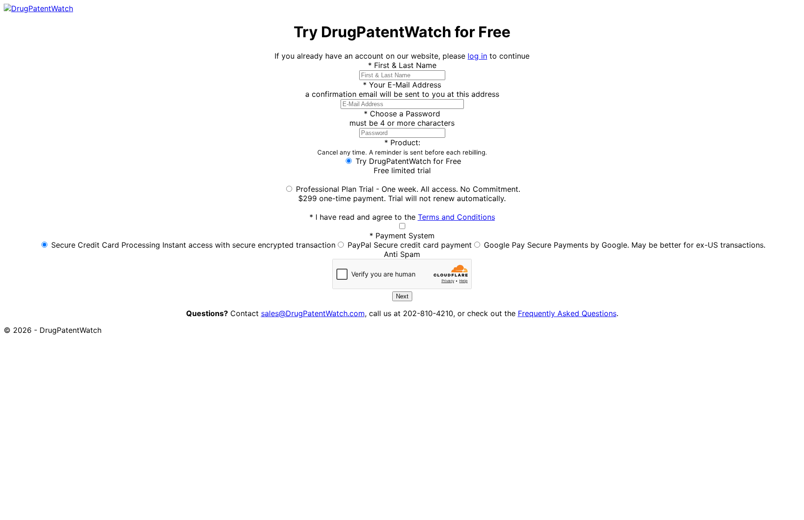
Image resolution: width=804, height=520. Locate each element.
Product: (402, 147)
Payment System (402, 235)
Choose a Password (402, 113)
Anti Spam (402, 254)
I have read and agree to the (402, 217)
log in (477, 56)
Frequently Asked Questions (567, 313)
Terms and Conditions (456, 217)
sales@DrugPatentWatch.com (313, 313)
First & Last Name (402, 65)
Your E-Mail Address (402, 84)
